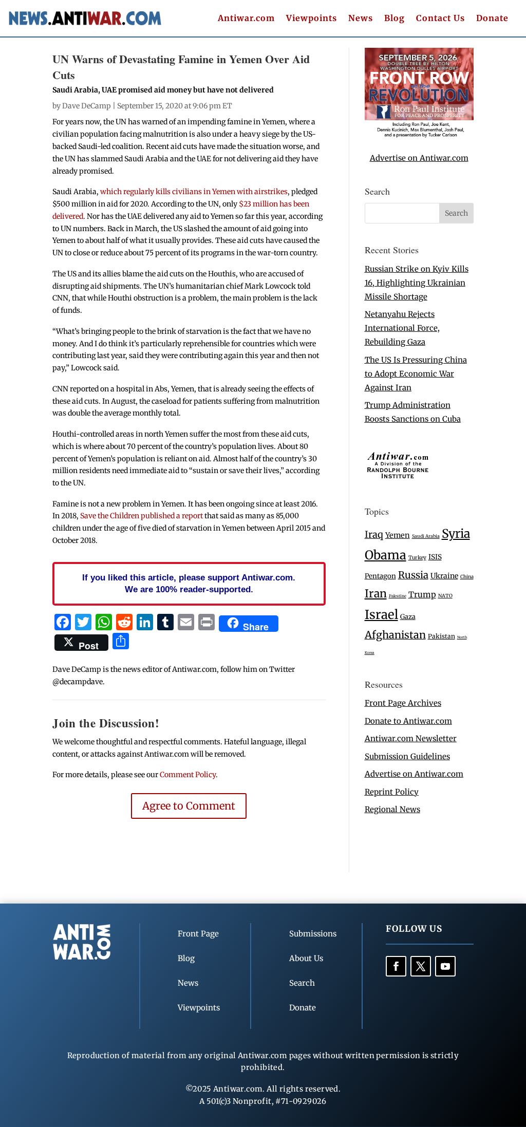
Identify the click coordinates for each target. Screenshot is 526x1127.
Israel (381, 615)
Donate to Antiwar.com (408, 721)
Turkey (417, 557)
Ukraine (444, 575)
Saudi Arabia (426, 536)
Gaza (408, 616)
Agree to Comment (188, 805)
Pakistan (441, 636)
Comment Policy (188, 774)
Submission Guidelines (407, 756)
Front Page (198, 933)
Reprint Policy (392, 792)
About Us (306, 958)
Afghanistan (395, 634)
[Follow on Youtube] (445, 966)
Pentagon (380, 576)
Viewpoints (311, 18)
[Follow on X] (420, 966)
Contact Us (440, 18)
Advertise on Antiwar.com (419, 158)
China (467, 577)
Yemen (397, 535)
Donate (492, 18)
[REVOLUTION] (419, 135)
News (360, 18)
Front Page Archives (403, 703)
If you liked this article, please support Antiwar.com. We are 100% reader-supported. (188, 583)
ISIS (435, 557)
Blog (394, 18)
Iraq (374, 534)
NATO (445, 596)
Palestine (397, 595)
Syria (456, 533)
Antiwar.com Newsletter (411, 738)
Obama (385, 555)
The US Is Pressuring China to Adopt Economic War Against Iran (416, 373)
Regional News (392, 809)
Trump (422, 594)
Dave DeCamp (86, 105)
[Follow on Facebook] (396, 966)
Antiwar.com (246, 18)
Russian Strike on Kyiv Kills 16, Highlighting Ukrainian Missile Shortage (416, 283)
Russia (413, 575)
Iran (376, 593)
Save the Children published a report (141, 515)
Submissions (312, 933)
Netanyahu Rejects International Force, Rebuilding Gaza (402, 328)
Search (302, 983)
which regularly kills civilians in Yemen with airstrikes (194, 191)
